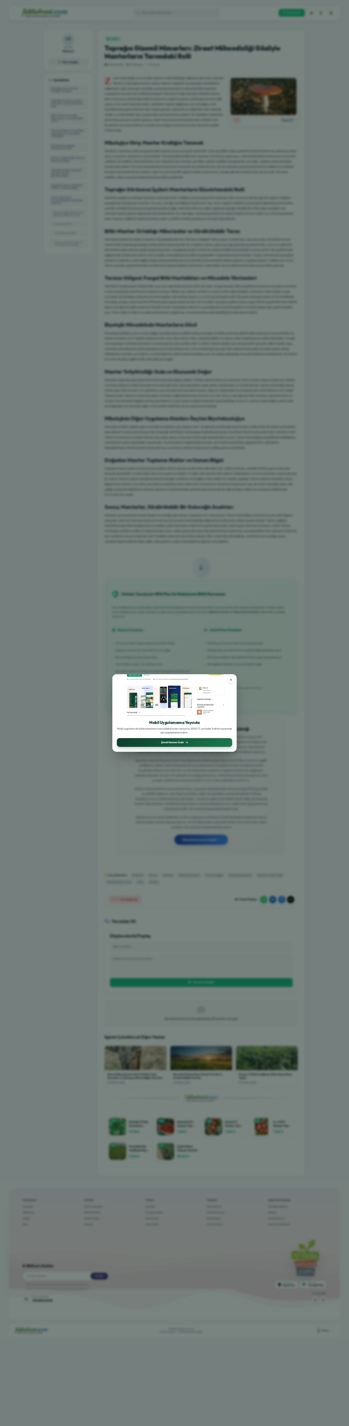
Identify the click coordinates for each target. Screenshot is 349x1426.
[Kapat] (231, 680)
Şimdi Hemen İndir (172, 742)
